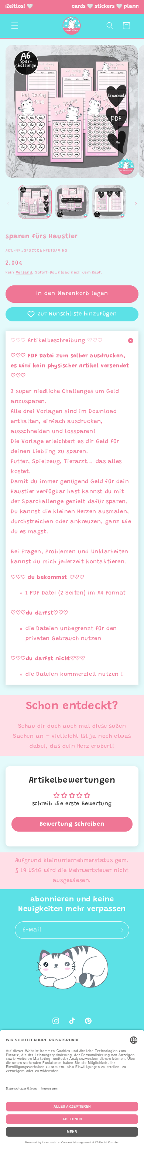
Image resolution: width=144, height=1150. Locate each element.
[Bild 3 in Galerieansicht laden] (109, 202)
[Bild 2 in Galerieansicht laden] (71, 202)
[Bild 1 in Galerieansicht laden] (34, 202)
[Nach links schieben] (8, 204)
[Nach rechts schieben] (136, 204)
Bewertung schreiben (72, 824)
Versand (24, 273)
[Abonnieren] (121, 930)
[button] (15, 25)
